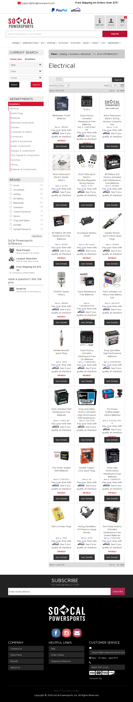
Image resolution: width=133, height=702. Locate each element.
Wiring (14, 164)
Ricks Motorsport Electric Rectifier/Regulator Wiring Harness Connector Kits (87, 180)
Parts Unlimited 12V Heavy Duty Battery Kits (112, 294)
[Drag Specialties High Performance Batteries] (112, 338)
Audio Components (21, 145)
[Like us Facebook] (56, 633)
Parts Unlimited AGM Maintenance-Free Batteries (61, 412)
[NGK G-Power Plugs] (61, 514)
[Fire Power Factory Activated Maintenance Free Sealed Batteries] (112, 514)
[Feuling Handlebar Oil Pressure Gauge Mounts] (87, 512)
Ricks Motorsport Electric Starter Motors (61, 177)
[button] (66, 34)
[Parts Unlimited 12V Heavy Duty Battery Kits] (112, 279)
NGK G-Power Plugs (61, 526)
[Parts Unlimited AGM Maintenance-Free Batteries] (61, 397)
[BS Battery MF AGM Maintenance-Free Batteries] (61, 221)
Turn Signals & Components (25, 155)
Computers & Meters (21, 131)
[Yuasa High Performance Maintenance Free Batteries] (112, 456)
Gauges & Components (23, 150)
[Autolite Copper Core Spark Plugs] (87, 456)
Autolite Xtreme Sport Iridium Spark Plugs (112, 236)
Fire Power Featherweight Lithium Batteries (112, 412)
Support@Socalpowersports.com (38, 3)
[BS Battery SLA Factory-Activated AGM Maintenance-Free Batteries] (112, 162)
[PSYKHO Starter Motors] (61, 279)
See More (36, 236)
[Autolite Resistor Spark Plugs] (61, 338)
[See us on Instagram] (66, 633)
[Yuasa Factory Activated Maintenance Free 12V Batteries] (87, 338)
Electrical (14, 108)
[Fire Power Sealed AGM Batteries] (61, 456)
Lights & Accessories (21, 141)
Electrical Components (22, 122)
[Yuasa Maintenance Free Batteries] (87, 279)
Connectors (17, 136)
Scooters (14, 103)
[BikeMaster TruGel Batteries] (61, 103)
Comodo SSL (95, 678)
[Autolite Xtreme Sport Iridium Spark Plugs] (112, 221)
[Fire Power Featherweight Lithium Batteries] (112, 394)
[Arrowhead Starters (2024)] (87, 221)
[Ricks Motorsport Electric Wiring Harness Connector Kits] (112, 103)
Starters (15, 127)
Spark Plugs (17, 113)
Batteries (15, 117)
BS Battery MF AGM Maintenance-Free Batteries (61, 236)
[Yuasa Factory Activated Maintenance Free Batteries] (87, 103)
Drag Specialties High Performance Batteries (112, 353)
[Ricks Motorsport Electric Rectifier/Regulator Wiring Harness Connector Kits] (87, 161)
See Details (61, 146)
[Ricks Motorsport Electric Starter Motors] (61, 162)
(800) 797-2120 (100, 667)
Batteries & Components (23, 169)
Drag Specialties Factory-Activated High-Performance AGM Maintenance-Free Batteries (87, 415)
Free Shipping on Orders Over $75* (97, 2)
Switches (15, 159)
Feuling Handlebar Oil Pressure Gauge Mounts (86, 529)
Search (36, 84)
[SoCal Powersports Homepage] (21, 22)
